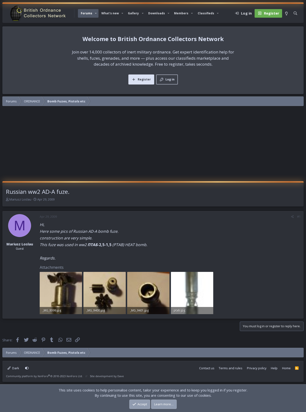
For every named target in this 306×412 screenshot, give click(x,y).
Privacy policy (257, 368)
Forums (86, 13)
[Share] (292, 217)
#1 (299, 217)
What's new (110, 13)
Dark (15, 368)
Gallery (133, 13)
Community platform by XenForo (44, 376)
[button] (95, 13)
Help (274, 368)
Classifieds (206, 13)
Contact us (206, 368)
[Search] (295, 13)
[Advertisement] (153, 145)
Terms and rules (230, 368)
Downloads (156, 13)
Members (181, 13)
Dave (120, 376)
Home (286, 368)
